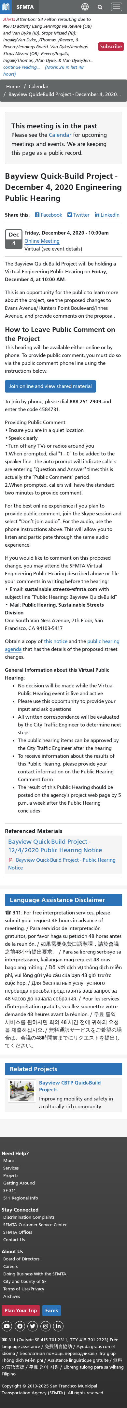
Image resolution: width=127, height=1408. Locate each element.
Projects (10, 1175)
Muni (8, 1160)
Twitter (81, 215)
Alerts (9, 19)
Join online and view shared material (50, 386)
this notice (55, 641)
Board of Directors (21, 1259)
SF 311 (9, 1190)
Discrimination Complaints (28, 1217)
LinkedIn (110, 215)
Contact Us (14, 1240)
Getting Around (19, 1183)
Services (11, 1168)
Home (13, 87)
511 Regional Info (20, 1198)
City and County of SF (25, 1281)
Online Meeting (42, 241)
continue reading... (21, 67)
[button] (85, 6)
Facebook (51, 215)
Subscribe (111, 47)
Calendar (39, 87)
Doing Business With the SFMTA (34, 1274)
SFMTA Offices (17, 1232)
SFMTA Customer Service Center (35, 1225)
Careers (10, 1266)
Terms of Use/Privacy (23, 1289)
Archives (11, 1296)
